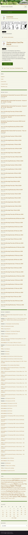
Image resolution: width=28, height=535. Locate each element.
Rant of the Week (22, 491)
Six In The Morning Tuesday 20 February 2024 (12, 251)
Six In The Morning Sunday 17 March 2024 (11, 144)
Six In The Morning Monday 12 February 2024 (12, 284)
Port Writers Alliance (20, 489)
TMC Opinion (13, 496)
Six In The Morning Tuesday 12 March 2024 (11, 165)
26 (25, 514)
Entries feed (3, 81)
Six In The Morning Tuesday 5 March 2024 (11, 193)
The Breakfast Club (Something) (12, 323)
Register (2, 76)
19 (25, 512)
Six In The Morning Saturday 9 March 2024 (11, 177)
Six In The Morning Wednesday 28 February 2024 (12, 218)
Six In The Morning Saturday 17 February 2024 (12, 263)
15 (10, 512)
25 (21, 514)
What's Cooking (11, 498)
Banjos (2, 478)
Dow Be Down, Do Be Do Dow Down (15, 356)
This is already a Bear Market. (14, 365)
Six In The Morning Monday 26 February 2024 (12, 226)
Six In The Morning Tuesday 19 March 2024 (11, 136)
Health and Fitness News (12, 482)
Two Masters (7, 348)
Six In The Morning (16, 493)
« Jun (12, 517)
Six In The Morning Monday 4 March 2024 (11, 197)
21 (6, 514)
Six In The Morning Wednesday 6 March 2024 (12, 189)
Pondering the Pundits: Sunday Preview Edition (9, 489)
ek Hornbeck (10, 37)
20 (2, 514)
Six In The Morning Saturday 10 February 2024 (12, 292)
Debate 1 (6, 336)
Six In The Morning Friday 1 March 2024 (10, 210)
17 (17, 512)
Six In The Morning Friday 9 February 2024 (11, 296)
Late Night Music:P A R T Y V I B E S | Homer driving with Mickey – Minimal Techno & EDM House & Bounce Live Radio (14, 320)
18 (21, 512)
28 (6, 516)
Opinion (4, 488)
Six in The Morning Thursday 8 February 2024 (12, 300)
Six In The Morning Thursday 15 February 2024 (12, 271)
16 (14, 512)
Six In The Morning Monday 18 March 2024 (11, 140)
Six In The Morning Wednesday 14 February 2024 (12, 276)
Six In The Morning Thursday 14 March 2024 (11, 156)
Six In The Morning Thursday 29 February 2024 (12, 214)
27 (2, 516)
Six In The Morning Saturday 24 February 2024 (12, 234)
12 (25, 510)
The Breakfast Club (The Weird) (14, 43)
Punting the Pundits (12, 491)
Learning (9, 484)
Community (16, 18)
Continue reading (7, 63)
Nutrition (20, 484)
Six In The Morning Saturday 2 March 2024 (11, 206)
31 (17, 516)
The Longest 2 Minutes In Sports (14, 342)
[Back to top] (25, 532)
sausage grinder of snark (6, 493)
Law (7, 484)
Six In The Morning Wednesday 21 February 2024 (12, 247)
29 (10, 516)
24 (17, 514)
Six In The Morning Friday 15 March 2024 (10, 152)
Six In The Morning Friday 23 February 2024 (11, 239)
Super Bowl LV (7, 328)
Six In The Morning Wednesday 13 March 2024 (12, 160)
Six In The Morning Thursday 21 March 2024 (11, 111)
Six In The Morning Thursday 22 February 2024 (12, 243)
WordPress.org (4, 86)
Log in (2, 79)
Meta (12, 484)
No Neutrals (8, 463)
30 (14, 516)
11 (21, 510)
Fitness (2, 482)
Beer (11, 478)
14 (6, 512)
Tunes (6, 498)
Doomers (7, 351)
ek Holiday (3, 480)
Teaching (22, 493)
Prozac (4, 491)
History (3, 484)
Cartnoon (9, 17)
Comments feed (4, 84)
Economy (25, 478)
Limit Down (10, 408)
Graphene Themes (10, 533)
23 (14, 514)
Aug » (15, 517)
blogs (13, 478)
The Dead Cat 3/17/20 (10, 398)
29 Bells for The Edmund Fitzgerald (13, 331)
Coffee (21, 478)
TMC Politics (22, 496)
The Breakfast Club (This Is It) (11, 333)
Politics (9, 488)
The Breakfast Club (19, 68)
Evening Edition (23, 480)
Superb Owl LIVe (11, 470)
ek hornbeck (3, 342)
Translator (3, 498)
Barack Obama (7, 478)
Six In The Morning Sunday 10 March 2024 (11, 173)
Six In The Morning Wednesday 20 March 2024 (12, 126)
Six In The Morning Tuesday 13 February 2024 (12, 280)
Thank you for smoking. (10, 465)
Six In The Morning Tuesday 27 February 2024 (12, 222)
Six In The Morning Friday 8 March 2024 (10, 181)
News (16, 484)
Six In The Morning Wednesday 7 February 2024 (12, 304)
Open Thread (6, 68)
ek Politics (16, 480)
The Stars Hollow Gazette (7, 6)
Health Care (20, 482)
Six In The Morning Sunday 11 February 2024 (11, 288)
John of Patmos (11, 458)
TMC (2, 326)
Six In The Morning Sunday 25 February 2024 (11, 230)
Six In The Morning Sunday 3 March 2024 (10, 202)
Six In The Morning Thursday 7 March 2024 (11, 185)
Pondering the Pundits (9, 326)
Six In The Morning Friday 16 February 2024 (11, 267)
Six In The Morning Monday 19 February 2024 (12, 255)
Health (5, 482)
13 (2, 512)
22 (10, 514)
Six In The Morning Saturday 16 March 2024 (11, 148)
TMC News (6, 496)
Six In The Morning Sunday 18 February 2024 (11, 259)
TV (8, 498)
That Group (12, 68)
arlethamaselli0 (10, 18)
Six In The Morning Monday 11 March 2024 (11, 169)
